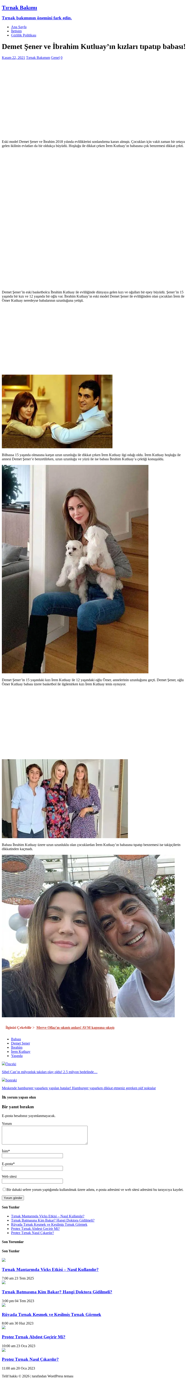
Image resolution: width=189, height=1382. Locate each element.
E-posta (7, 1164)
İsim (5, 1151)
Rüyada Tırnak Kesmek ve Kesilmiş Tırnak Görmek (49, 1224)
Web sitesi (9, 1176)
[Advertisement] (94, 103)
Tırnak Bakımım (38, 58)
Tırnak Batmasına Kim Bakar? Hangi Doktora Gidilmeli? (52, 1220)
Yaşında (17, 1056)
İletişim (16, 31)
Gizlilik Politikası (23, 35)
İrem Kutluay (20, 1052)
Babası (16, 1039)
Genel (55, 58)
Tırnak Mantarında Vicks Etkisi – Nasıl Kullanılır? (47, 1216)
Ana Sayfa (19, 27)
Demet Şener (20, 1043)
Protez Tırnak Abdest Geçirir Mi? (35, 1229)
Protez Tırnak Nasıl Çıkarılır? (32, 1233)
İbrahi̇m (16, 1047)
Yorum (7, 1124)
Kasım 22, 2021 (13, 58)
